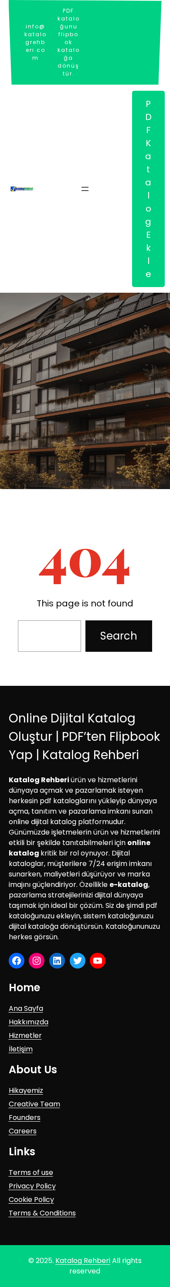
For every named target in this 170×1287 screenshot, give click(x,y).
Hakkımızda (28, 1022)
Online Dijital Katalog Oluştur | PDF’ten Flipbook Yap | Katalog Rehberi (84, 736)
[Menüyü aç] (85, 189)
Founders (25, 1117)
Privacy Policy (32, 1186)
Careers (23, 1131)
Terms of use (31, 1172)
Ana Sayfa (26, 1008)
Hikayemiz (26, 1090)
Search (118, 636)
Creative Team (34, 1104)
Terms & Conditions (42, 1213)
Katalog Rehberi (82, 1261)
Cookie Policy (31, 1200)
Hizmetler (25, 1035)
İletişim (21, 1049)
